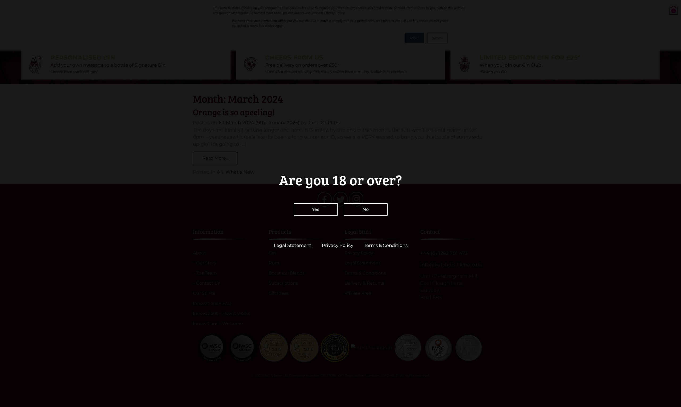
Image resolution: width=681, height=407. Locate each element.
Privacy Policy (337, 245)
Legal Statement (292, 245)
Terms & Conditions (386, 245)
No (366, 209)
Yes (315, 209)
